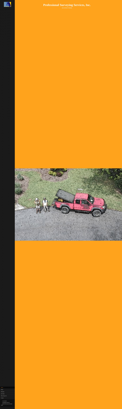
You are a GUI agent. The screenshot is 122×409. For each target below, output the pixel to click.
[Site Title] (7, 4)
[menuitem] (7, 387)
